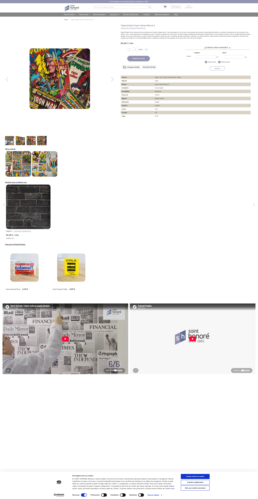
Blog (176, 14)
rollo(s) (140, 49)
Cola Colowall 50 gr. (13, 289)
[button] (7, 79)
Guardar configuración (195, 482)
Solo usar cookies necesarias (195, 488)
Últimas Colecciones (130, 14)
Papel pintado (69, 14)
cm (217, 57)
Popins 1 (9, 231)
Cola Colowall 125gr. (60, 289)
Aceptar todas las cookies (195, 476)
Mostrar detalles (153, 495)
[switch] (104, 495)
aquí (172, 488)
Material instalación (162, 14)
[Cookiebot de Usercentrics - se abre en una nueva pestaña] (59, 495)
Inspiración (114, 14)
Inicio (66, 19)
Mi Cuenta (176, 7)
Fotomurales (83, 14)
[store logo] (72, 8)
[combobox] (123, 7)
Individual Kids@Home (22, 231)
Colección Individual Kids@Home (133, 28)
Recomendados (99, 14)
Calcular (217, 68)
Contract (146, 14)
